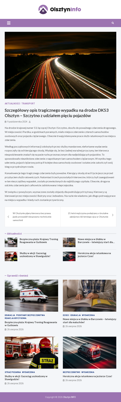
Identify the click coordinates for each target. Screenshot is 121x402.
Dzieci (66, 315)
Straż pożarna (13, 372)
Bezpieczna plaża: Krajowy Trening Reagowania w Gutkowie (39, 241)
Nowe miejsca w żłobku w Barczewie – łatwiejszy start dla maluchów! (95, 242)
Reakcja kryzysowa (15, 318)
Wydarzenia (88, 315)
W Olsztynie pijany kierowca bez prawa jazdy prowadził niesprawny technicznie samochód (32, 217)
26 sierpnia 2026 (15, 329)
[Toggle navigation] (9, 23)
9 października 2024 (17, 121)
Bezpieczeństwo (71, 372)
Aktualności (12, 103)
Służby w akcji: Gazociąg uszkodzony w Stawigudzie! (35, 255)
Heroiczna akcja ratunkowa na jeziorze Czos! (87, 376)
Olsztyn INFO (69, 397)
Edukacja (10, 315)
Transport (28, 103)
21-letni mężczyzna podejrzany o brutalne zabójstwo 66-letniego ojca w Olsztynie (88, 215)
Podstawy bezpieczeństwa (30, 315)
